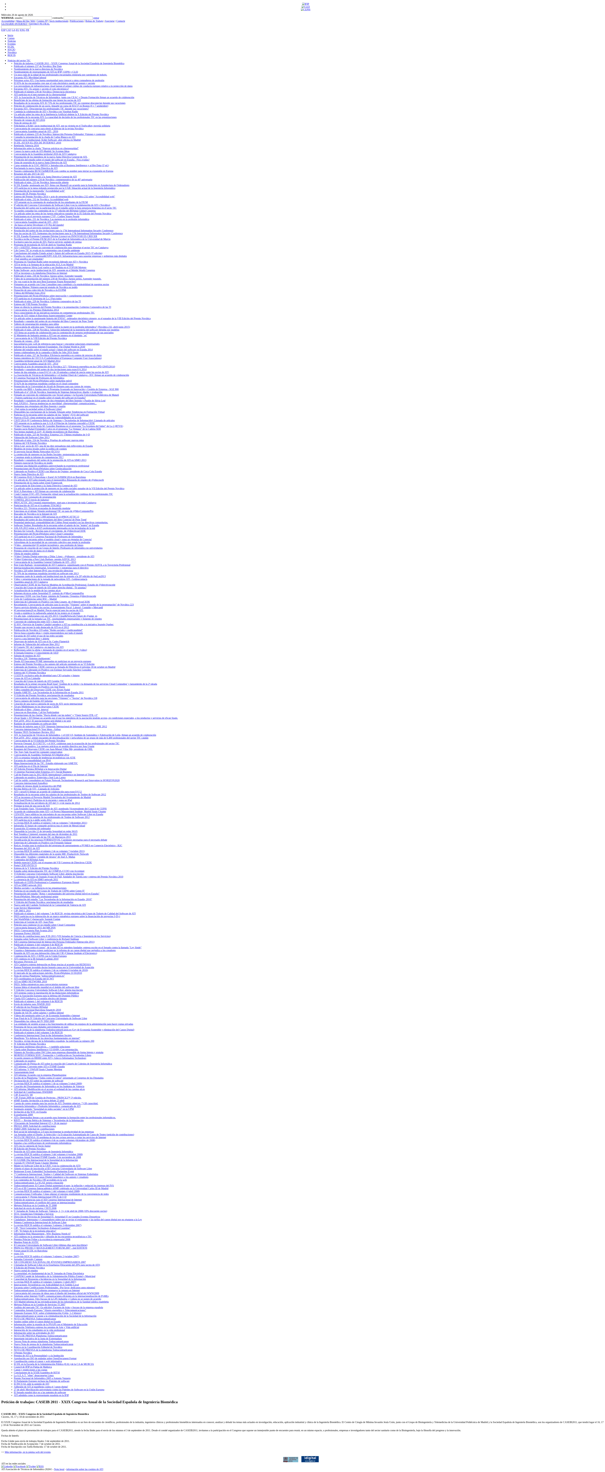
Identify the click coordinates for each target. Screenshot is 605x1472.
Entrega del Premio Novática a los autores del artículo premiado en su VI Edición (54, 664)
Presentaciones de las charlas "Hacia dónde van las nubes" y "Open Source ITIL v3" (56, 715)
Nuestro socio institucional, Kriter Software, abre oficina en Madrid (47, 140)
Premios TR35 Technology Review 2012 (34, 732)
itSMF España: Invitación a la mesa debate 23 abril (39, 1100)
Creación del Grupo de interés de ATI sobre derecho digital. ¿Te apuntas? (50, 587)
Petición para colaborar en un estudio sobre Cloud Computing (44, 925)
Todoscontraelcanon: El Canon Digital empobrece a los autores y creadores (51, 1177)
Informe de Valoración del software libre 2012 (37, 644)
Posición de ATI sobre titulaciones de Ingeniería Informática (43, 1151)
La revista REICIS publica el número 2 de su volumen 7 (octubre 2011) (49, 851)
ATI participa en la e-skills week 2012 (33, 820)
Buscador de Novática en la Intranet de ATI (35, 514)
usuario (18, 18)
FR (27, 30)
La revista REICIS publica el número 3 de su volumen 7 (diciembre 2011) (50, 822)
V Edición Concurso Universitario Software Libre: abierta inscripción (48, 990)
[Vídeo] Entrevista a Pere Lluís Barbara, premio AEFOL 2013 (45, 559)
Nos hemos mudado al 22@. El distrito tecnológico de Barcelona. (46, 431)
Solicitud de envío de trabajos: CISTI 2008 (35, 1208)
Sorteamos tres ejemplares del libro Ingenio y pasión (40, 406)
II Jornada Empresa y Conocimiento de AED (36, 652)
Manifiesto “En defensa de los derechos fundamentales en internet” (47, 1038)
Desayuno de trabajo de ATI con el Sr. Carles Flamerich (41, 641)
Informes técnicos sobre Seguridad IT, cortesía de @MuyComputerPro (49, 593)
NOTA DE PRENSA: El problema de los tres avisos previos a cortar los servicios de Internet (60, 1137)
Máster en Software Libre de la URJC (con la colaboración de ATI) (47, 1165)
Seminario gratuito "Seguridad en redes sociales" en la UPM (44, 1109)
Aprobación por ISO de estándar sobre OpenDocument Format (45, 1358)
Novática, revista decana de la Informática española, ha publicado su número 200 (54, 1041)
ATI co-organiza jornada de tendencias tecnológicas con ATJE (44, 757)
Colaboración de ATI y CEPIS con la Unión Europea (40, 956)
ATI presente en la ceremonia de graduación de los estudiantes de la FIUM (51, 202)
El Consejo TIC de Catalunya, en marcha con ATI (38, 647)
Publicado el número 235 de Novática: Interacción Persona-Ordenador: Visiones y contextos (59, 134)
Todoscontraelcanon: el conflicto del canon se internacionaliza (44, 1202)
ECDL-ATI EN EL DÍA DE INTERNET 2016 (37, 142)
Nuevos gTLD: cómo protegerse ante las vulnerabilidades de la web (47, 417)
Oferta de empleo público (26, 553)
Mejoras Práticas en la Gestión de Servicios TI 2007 (39, 1304)
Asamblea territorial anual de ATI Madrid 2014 (37, 361)
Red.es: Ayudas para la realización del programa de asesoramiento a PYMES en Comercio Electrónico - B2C (68, 845)
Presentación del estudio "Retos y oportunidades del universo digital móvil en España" (57, 893)
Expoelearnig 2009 (23, 1114)
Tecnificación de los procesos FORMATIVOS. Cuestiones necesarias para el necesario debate (60, 839)
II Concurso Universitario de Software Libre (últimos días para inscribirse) (50, 1245)
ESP (3, 30)
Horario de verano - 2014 (26, 341)
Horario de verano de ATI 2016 (29, 120)
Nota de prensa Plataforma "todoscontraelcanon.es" (39, 976)
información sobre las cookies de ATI (84, 1469)
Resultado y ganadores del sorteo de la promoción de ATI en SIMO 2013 (50, 460)
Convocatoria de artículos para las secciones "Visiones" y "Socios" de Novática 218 (55, 698)
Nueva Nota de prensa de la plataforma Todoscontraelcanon (43, 1344)
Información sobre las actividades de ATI (34, 1333)
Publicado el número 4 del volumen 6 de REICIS (38, 944)
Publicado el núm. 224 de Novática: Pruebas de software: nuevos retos (49, 440)
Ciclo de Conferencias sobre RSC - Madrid (35, 599)
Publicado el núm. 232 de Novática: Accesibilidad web (41, 199)
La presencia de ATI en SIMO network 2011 (36, 879)
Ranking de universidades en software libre (35, 723)
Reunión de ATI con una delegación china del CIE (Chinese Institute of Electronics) (55, 953)
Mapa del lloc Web (25, 21)
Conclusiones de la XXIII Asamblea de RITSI (37, 1372)
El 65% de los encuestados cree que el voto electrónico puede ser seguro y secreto (54, 83)
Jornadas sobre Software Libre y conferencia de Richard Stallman (46, 939)
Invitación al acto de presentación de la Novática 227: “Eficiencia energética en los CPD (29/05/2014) (64, 366)
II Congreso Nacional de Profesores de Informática (39, 378)
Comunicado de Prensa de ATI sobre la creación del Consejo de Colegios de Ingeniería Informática (63, 1063)
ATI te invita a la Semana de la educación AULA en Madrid (43, 264)
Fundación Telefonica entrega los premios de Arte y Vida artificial (46, 1327)
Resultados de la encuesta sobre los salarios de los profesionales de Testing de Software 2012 (60, 794)
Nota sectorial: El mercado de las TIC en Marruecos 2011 (42, 837)
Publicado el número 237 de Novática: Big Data (38, 66)
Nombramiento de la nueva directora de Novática (38, 69)
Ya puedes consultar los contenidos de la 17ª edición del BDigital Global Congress (55, 210)
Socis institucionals (58, 21)
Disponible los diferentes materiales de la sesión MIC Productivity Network (51, 854)
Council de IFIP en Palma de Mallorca (33, 1367)
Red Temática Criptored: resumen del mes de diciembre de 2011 (45, 834)
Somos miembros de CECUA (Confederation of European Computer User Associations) (58, 358)
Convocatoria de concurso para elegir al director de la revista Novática (49, 128)
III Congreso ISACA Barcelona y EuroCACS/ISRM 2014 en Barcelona (50, 477)
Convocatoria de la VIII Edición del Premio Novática (40, 338)
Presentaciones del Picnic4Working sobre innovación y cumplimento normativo (53, 295)
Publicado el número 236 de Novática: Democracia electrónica (45, 91)
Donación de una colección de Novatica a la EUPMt (40, 290)
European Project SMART (27, 933)
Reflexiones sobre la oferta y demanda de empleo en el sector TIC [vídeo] (50, 650)
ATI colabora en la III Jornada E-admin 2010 (36, 959)
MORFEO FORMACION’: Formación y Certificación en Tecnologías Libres (52, 1055)
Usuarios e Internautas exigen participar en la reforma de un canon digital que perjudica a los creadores (65, 950)
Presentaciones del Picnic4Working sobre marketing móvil (43, 380)
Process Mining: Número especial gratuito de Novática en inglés (46, 287)
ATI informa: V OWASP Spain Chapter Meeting (38, 1069)
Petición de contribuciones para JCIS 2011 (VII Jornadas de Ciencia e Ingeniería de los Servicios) (62, 936)
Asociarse (110, 21)
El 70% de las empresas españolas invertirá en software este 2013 (46, 573)
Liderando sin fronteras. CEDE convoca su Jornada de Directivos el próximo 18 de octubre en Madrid (64, 667)
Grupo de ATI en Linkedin (27, 678)
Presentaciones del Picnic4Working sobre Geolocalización (43, 468)
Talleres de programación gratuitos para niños (36, 324)
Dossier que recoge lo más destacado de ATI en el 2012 (41, 627)
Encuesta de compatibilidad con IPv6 (32, 760)
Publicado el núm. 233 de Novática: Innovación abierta (41, 182)
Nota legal (59, 1469)
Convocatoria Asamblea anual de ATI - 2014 (36, 363)
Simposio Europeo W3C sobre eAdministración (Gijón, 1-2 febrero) (47, 1313)
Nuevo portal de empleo (26, 1270)
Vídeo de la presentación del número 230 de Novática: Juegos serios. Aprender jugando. (57, 278)
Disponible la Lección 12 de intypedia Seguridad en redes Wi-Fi (46, 831)
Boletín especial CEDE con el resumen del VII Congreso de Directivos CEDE (53, 862)
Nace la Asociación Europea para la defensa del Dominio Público (46, 995)
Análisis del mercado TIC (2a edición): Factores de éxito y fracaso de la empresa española (58, 1307)
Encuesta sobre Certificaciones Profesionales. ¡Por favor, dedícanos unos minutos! (54, 1287)
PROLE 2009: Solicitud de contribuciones (35, 1126)
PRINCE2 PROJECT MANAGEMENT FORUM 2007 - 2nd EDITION (50, 1248)
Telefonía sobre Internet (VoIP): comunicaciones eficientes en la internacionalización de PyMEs (61, 1296)
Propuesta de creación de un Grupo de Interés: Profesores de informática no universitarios (58, 548)
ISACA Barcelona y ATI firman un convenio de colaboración (44, 491)
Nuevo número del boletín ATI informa (33, 701)
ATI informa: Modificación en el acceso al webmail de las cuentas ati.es (49, 1089)
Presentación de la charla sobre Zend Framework (38, 482)
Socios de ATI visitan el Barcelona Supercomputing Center (43, 315)
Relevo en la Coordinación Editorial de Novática (38, 1347)
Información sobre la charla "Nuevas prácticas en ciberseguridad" (46, 148)
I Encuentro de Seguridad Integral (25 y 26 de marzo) (40, 1123)
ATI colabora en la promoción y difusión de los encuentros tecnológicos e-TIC (53, 1236)
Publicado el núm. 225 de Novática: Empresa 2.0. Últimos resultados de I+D (52, 434)
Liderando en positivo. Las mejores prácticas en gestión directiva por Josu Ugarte (54, 746)
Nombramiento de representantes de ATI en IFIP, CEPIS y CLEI (46, 72)
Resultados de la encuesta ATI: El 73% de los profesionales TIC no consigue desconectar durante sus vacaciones (69, 103)
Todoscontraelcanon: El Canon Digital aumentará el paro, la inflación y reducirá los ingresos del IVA (64, 1185)
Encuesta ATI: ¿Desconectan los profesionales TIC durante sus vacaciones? (51, 108)
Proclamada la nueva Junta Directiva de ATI (36, 168)
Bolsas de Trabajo (94, 21)
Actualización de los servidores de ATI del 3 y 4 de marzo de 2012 (47, 803)
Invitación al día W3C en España (30, 1112)
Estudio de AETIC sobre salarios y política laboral (39, 1012)
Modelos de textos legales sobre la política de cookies (40, 448)
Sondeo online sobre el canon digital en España (37, 1321)
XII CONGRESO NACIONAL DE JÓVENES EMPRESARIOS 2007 (50, 1262)
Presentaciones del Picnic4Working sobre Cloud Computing (43, 533)
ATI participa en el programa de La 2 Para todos (38, 298)
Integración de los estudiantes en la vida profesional (39, 1330)
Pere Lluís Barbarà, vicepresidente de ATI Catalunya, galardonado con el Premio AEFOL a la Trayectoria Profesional (72, 565)
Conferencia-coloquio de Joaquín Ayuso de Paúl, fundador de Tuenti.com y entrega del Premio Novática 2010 (68, 876)
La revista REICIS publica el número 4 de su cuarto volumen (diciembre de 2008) (54, 1140)
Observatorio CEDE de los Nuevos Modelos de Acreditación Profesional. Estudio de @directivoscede (64, 584)
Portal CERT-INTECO (25, 865)
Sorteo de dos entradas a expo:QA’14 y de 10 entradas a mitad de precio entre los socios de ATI (61, 372)
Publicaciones (77, 21)
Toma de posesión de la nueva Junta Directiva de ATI (40, 162)
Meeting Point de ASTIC (26, 1242)
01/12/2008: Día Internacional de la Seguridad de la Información (46, 1160)
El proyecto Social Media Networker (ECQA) (37, 451)
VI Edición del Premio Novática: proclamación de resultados (44, 695)
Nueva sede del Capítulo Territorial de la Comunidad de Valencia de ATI (50, 905)
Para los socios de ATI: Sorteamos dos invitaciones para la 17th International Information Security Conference (68, 233)
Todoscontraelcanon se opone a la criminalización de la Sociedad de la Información (55, 1316)
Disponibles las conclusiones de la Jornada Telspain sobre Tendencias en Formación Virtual (59, 412)
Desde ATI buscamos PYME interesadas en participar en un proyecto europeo (52, 661)
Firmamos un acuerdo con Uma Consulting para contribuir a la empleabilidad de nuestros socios (61, 284)
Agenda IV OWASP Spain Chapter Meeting (36, 1163)
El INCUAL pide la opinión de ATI (31, 1384)
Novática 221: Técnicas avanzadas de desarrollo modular (42, 508)
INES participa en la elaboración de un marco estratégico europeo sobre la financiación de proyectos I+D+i (67, 916)
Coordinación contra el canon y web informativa (38, 1361)
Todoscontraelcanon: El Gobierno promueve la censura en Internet (47, 1290)
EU (17, 30)
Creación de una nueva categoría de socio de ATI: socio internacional (48, 703)
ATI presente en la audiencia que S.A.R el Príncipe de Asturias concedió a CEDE (54, 423)
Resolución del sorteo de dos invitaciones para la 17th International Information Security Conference (63, 230)
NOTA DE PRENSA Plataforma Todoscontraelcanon (40, 1335)
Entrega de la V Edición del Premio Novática (36, 868)
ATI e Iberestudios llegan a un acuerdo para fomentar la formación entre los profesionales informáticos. (65, 1117)
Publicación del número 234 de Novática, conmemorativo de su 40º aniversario (53, 179)
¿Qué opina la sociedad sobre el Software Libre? (38, 409)
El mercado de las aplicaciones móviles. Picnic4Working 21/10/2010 (48, 973)
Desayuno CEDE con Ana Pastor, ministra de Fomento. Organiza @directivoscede (55, 596)
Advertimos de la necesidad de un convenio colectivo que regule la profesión (52, 542)
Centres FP (42, 21)
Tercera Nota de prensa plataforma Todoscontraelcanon (41, 1341)
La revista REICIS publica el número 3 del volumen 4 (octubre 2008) (48, 1154)
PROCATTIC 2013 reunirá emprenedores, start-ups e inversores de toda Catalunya (55, 502)
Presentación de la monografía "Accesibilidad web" (39, 191)
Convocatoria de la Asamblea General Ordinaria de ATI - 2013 (45, 562)
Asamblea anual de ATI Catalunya (31, 582)
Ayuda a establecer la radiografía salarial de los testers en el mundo (47, 613)
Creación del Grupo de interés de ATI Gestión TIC (39, 681)
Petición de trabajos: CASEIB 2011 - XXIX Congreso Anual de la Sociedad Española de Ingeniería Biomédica (69, 63)
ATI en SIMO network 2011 (28, 885)
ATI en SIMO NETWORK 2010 (30, 981)
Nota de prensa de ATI (25, 123)
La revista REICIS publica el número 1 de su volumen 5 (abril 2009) (48, 1083)
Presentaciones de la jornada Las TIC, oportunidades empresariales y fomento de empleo (58, 618)
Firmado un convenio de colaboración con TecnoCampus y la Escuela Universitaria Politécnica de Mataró (66, 395)
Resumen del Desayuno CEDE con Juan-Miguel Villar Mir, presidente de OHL (53, 749)
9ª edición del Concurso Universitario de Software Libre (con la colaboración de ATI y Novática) (62, 205)
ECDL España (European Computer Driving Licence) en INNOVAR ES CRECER (55, 236)
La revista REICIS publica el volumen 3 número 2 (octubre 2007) (46, 1256)
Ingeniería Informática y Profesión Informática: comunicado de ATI (47, 1106)
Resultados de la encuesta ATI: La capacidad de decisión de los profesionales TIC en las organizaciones (65, 117)
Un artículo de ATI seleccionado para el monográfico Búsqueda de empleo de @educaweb (59, 480)
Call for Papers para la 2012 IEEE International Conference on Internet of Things (54, 774)
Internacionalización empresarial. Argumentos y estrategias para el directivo (51, 567)
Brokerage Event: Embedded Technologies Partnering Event (44, 1171)
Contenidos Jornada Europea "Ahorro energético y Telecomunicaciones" (50, 1310)
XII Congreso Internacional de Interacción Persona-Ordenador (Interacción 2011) (54, 942)
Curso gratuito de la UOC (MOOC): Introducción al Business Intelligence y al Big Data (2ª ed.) (61, 165)
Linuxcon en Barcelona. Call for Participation (36, 712)
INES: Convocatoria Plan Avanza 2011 (33, 930)
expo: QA (19, 1253)
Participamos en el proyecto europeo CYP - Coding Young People (46, 216)
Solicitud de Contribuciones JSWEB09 (33, 1092)
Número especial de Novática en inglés (33, 463)
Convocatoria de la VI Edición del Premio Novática (39, 740)
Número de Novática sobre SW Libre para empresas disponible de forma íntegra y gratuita (58, 1052)
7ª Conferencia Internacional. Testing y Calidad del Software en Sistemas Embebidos (56, 1174)
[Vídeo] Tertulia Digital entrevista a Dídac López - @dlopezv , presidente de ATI (54, 556)
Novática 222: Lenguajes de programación (35, 497)
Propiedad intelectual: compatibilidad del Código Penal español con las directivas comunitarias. (61, 522)
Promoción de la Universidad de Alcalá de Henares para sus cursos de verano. (52, 386)
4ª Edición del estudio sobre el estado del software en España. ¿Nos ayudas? (51, 159)
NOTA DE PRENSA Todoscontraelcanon (35, 1318)
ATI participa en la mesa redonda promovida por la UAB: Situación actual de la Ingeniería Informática (64, 188)
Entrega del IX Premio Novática (30, 193)
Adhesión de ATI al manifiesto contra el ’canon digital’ (41, 1386)
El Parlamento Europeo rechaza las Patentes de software (41, 1381)
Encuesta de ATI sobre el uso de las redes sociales (38, 635)
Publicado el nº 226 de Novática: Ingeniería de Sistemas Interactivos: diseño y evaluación (58, 392)
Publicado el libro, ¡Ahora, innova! (31, 709)
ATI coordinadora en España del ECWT (34, 978)
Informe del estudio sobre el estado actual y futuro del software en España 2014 (53, 349)
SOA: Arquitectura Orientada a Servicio (34, 1214)
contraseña (57, 18)
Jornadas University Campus (28, 1259)
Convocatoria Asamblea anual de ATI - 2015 (36, 222)
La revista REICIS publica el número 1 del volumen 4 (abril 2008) (47, 1191)
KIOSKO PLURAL (39, 24)
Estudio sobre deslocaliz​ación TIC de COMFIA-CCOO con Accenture (49, 871)
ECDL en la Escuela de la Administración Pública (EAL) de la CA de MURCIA (54, 1364)
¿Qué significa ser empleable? (28, 259)
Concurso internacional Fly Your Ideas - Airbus (37, 729)
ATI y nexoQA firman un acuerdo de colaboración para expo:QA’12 (48, 791)
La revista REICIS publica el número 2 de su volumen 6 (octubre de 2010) (51, 970)
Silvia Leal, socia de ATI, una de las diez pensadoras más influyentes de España (53, 446)
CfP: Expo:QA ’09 (23, 1095)
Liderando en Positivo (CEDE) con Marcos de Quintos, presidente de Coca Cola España (58, 471)
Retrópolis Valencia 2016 (26, 145)
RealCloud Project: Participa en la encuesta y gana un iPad (43, 800)
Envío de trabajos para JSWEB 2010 (32, 1004)
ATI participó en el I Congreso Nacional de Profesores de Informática (48, 536)
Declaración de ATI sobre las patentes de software (38, 1080)
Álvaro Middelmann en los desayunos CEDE (36, 706)
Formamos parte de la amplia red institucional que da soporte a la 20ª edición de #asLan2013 (60, 576)
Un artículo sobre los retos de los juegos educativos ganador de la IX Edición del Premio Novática (62, 213)
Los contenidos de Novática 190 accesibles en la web (40, 1180)
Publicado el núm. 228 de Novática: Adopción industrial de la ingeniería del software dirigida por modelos (66, 329)
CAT (8, 30)
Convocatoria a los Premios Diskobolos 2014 (36, 310)
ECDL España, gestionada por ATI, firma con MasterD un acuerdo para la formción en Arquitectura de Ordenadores (71, 185)
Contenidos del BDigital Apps (29, 859)
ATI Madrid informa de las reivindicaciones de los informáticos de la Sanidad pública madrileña (61, 1301)
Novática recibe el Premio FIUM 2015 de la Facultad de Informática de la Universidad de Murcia (62, 239)
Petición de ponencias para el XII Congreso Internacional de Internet (48, 1199)
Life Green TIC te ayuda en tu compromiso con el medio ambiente (47, 250)
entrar (96, 18)
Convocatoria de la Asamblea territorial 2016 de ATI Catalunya (45, 154)
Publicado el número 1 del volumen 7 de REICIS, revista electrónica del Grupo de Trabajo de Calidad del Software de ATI (75, 913)
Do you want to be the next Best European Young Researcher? (45, 281)
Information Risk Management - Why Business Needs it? (42, 1233)
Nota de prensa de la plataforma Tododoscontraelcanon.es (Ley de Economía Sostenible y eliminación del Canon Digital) (74, 1029)
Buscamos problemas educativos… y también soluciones (42, 1046)
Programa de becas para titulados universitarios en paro (41, 1027)
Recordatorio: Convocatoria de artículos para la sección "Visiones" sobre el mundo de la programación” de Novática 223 (74, 604)
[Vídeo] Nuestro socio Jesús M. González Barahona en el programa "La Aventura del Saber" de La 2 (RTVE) (68, 426)
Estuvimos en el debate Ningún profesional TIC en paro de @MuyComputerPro (53, 511)
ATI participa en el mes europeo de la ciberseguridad (40, 94)
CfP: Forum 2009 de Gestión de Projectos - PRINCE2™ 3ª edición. (47, 1097)
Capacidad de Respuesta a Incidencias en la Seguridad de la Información (50, 1279)
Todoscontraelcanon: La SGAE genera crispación (38, 1182)
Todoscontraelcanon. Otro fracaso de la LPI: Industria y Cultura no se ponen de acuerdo (57, 1299)
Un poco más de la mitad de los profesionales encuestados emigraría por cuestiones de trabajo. (60, 74)
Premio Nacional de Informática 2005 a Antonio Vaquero (42, 1378)
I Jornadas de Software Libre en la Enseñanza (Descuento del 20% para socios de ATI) (57, 1265)
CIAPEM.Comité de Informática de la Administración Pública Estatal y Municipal (54, 1276)
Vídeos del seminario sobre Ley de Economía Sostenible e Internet (47, 1015)
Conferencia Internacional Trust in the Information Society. (43, 1035)
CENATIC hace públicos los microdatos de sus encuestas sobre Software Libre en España (58, 814)
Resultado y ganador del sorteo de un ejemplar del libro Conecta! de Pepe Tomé (53, 321)
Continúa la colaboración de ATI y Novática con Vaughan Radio (46, 111)
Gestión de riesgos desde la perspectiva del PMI (37, 786)
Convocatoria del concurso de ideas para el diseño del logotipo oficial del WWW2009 (56, 1293)
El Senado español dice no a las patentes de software (40, 1392)
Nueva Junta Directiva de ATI (28, 474)
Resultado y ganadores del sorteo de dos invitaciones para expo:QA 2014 (50, 369)
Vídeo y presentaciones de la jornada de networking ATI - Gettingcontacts (50, 579)
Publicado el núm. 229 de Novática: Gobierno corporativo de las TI (47, 301)
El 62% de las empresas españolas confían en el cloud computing (46, 383)
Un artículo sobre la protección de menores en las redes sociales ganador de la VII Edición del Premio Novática (69, 488)
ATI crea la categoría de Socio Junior (32, 1146)
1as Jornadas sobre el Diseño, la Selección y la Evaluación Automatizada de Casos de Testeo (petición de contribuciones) (74, 1134)
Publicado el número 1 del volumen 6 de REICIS (38, 1001)
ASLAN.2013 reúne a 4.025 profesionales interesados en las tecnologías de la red (54, 528)
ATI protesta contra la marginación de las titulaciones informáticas (46, 993)
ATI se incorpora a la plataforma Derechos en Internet (40, 273)
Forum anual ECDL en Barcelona (30, 1250)
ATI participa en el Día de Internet (31, 766)
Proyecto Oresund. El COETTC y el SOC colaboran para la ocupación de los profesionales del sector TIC (66, 743)
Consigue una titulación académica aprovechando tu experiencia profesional (51, 465)
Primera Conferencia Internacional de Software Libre (40, 1222)
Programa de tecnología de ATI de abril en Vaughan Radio (43, 244)
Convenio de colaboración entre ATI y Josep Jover (39, 621)
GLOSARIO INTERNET (14, 24)
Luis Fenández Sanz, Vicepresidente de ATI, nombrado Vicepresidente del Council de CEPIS (60, 808)
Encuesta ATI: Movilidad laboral (30, 77)
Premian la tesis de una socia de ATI (32, 805)
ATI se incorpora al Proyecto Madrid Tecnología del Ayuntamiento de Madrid (52, 797)
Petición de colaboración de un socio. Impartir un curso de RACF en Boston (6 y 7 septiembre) (61, 106)
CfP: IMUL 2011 (22, 910)
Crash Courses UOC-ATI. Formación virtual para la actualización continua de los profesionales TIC (63, 494)
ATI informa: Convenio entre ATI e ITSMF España (39, 1066)
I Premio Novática (23, 1352)
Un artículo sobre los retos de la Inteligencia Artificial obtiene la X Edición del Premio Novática (61, 114)
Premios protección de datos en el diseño (34, 550)
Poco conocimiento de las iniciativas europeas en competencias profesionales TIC (54, 312)
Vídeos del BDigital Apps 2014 (29, 293)
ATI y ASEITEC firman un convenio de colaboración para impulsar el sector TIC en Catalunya (61, 247)
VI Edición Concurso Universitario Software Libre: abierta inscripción (49, 873)
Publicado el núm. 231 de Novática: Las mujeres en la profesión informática (51, 219)
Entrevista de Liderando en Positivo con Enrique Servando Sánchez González (52, 669)
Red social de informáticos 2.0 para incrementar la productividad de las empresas (54, 1131)
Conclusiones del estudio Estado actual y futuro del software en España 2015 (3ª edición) (58, 253)
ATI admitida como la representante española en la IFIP (41, 1395)
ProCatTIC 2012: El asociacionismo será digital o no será (42, 720)
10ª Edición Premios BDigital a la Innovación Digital (40, 769)
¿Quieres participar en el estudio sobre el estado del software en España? (50, 397)
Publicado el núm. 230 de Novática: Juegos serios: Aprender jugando (48, 276)
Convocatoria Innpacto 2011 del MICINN (35, 927)
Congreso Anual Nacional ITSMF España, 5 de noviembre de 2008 (47, 1157)
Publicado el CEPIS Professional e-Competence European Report (46, 882)
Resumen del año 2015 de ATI (29, 174)
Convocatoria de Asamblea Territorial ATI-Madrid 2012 (41, 754)
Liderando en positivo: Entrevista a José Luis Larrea (40, 777)
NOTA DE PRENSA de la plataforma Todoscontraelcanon (43, 1350)
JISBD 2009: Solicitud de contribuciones (34, 1129)
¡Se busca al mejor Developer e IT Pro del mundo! (39, 225)
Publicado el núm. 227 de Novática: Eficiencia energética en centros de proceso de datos (58, 355)
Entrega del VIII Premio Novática (30, 304)
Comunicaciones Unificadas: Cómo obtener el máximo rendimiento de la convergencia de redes (61, 1194)
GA (13, 30)
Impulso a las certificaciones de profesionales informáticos (42, 1143)
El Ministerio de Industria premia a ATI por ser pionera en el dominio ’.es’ (50, 335)
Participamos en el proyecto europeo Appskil (36, 227)
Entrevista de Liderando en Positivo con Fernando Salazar (43, 842)
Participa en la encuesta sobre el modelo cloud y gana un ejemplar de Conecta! (53, 539)
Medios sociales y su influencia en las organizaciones (40, 888)
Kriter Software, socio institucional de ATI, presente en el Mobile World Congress (54, 270)
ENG (22, 30)
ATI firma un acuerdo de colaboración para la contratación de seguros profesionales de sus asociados (64, 332)
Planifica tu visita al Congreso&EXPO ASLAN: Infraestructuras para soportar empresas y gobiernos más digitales (70, 256)
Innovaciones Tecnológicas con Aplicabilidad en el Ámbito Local (46, 1284)
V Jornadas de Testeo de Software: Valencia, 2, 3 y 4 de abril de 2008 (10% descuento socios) (60, 1211)
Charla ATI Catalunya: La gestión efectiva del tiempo (40, 998)
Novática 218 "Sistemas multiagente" (32, 658)
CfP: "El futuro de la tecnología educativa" (35, 1231)
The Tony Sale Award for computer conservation (38, 752)
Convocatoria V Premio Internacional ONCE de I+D (40, 1197)
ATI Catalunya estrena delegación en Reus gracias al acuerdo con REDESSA (52, 964)
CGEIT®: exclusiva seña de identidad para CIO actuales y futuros (47, 675)
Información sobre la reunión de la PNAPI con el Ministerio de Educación (50, 1324)
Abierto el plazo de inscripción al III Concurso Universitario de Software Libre (53, 1168)
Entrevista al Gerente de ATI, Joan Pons (33, 922)
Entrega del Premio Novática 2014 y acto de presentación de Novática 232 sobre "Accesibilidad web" (64, 196)
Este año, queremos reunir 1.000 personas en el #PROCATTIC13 (46, 516)
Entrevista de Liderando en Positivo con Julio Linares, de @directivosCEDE (52, 601)
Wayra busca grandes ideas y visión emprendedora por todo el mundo (48, 633)
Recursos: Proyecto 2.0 (25, 961)
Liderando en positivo (25, 1061)
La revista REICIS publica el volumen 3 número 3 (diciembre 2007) (47, 1225)
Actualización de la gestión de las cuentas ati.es (37, 590)
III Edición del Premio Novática (30, 1148)
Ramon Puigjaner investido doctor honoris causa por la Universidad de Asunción (54, 967)
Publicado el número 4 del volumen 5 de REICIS (38, 1032)
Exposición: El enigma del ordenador (32, 828)
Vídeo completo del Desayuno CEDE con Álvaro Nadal (42, 689)
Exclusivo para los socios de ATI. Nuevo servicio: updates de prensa (48, 242)
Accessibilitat (7, 21)
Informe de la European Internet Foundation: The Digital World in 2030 (49, 346)
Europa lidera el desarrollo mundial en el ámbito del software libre (46, 987)
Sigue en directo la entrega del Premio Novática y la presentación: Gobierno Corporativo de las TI (62, 307)
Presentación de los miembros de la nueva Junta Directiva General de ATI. (50, 157)
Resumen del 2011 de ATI (27, 848)
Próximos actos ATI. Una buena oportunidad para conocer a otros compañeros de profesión (59, 80)
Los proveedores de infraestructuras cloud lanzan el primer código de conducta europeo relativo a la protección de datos (73, 86)
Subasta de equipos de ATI (27, 655)
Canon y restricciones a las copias (30, 1369)
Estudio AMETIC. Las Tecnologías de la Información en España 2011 (49, 692)
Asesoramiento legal (24, 1072)
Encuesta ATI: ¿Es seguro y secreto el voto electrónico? (41, 89)
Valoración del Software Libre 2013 (31, 437)
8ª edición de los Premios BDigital (31, 1007)
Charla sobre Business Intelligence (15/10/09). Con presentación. (46, 1049)
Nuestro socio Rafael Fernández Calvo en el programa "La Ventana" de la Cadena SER (57, 429)
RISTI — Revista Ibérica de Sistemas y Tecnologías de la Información (49, 1120)
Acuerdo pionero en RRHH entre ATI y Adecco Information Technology (50, 1058)
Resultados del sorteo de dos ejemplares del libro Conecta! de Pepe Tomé (50, 519)
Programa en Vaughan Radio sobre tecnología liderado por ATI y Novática (51, 261)
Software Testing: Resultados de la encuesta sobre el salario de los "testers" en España (56, 525)
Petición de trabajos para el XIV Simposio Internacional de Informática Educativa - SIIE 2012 (60, 726)
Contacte (120, 21)
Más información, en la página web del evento (28, 1452)
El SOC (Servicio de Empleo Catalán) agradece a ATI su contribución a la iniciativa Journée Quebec (64, 624)
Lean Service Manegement (27, 908)
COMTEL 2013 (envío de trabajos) (31, 499)
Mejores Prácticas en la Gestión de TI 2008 (35, 1205)
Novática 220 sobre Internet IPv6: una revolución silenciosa (43, 570)
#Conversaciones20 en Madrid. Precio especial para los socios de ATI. (49, 610)
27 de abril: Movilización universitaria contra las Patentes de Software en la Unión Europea (59, 1389)
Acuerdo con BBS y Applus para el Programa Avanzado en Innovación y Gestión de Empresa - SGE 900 (66, 389)
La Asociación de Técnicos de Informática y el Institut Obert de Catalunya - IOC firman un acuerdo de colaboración (71, 375)
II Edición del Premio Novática (29, 1267)
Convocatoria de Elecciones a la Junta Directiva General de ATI (45, 485)
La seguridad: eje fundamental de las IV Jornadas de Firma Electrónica (49, 1273)
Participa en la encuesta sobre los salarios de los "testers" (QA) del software (51, 414)
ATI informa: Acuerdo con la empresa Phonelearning (40, 1075)
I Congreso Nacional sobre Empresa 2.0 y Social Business (43, 771)
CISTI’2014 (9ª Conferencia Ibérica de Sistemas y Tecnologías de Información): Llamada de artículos (64, 420)
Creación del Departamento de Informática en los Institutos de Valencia (49, 1086)
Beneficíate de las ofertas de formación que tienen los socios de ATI (47, 100)
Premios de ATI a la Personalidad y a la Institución (39, 1355)
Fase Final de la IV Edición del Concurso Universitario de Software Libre (50, 1018)
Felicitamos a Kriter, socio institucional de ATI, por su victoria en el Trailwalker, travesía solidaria (62, 125)
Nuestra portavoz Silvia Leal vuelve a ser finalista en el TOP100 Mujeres (50, 267)
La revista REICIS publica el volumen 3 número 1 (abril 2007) (45, 1282)
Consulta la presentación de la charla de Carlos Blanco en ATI (44, 137)
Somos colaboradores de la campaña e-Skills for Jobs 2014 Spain (46, 352)
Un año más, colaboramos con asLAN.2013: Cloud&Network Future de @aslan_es (55, 616)
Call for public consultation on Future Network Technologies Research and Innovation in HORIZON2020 (67, 780)
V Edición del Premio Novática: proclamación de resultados (43, 902)
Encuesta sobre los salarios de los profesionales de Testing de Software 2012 (52, 817)
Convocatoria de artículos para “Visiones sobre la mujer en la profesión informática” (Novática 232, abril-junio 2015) (72, 327)
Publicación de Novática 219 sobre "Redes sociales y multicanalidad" (48, 630)
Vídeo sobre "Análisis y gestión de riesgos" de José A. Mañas (44, 856)
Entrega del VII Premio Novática (30, 443)
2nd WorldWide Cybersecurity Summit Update (37, 919)
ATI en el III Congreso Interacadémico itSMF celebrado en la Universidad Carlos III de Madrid (61, 1188)
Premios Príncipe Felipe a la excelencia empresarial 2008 (42, 1239)
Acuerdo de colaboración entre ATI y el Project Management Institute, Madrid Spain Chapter (60, 811)
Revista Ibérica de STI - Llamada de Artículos (36, 788)
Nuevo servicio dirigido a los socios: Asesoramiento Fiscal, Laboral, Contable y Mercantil (58, 607)
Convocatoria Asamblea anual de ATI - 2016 (36, 131)
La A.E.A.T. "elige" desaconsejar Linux (34, 1375)
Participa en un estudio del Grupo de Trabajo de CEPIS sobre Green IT (49, 890)
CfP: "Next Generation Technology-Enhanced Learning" (42, 1228)
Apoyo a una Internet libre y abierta (31, 638)
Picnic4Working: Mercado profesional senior (36, 896)
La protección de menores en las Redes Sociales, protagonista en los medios (51, 454)
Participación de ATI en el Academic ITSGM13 (37, 505)
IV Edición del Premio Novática (30, 1044)
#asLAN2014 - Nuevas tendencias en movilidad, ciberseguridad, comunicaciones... (55, 403)
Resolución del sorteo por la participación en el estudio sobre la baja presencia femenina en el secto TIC (65, 208)
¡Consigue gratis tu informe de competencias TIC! (38, 457)
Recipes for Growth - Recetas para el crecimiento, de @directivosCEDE (50, 531)
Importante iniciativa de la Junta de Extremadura (38, 1338)
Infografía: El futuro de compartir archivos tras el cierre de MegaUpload (49, 825)
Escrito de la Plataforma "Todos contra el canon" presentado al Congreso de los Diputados (59, 1078)
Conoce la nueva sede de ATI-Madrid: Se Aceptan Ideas (41, 151)
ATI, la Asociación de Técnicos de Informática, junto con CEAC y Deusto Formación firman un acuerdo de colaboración (74, 97)
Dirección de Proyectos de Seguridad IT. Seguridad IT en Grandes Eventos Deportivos (57, 1216)
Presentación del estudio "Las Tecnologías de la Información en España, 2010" (53, 899)
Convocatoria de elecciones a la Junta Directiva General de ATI (45, 176)
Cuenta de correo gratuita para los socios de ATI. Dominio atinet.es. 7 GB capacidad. (56, 1103)
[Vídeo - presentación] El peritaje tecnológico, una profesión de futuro (48, 545)
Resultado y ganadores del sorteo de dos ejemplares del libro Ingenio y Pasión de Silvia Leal (59, 400)
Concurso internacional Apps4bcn (31, 783)
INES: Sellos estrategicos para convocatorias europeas (41, 984)
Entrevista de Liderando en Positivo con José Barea (39, 686)
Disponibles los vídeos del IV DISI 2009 (34, 1021)
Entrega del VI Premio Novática (30, 672)
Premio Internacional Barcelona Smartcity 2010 (37, 1010)
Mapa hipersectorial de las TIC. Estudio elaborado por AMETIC (46, 763)
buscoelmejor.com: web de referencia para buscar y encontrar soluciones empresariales (57, 344)
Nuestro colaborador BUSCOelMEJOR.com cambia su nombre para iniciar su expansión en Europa (63, 171)
